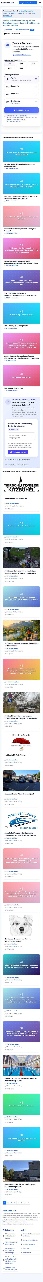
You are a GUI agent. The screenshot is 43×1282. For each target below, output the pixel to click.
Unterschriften (26, 30)
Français (6, 13)
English (23, 11)
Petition (9, 30)
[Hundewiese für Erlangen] (21, 379)
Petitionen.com (7, 3)
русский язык (30, 13)
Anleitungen (8, 1230)
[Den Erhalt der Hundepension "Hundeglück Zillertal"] (21, 221)
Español (31, 11)
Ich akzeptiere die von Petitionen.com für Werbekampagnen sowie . (22, 118)
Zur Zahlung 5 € (22, 110)
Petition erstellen (19, 452)
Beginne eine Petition (27, 3)
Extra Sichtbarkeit (13, 34)
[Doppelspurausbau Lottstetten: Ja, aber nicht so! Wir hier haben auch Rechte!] (21, 188)
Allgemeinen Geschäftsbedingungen (17, 116)
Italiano (13, 13)
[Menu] (40, 3)
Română (21, 13)
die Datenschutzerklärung (16, 120)
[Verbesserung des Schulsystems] (21, 316)
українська (7, 16)
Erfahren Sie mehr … (22, 55)
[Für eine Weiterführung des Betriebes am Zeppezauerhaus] (21, 156)
